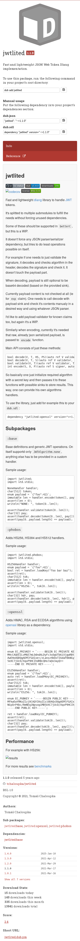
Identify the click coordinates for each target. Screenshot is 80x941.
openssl (11, 625)
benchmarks (43, 766)
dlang (38, 200)
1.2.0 (7, 863)
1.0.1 (7, 873)
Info (9, 146)
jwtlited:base (13, 840)
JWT (68, 200)
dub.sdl (8, 127)
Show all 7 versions (17, 879)
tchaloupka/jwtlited (21, 784)
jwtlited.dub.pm (15, 937)
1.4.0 (7, 853)
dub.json (9, 116)
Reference (13, 156)
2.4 (6, 922)
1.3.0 (7, 858)
